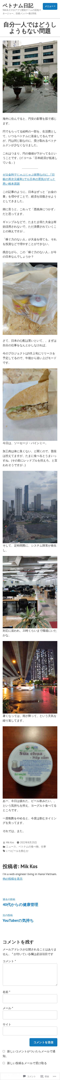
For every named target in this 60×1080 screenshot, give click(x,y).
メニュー (51, 7)
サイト (7, 1024)
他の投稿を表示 (12, 879)
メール (8, 1008)
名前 (6, 992)
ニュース (11, 846)
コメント (9, 961)
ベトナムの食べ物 (28, 846)
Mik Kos (10, 842)
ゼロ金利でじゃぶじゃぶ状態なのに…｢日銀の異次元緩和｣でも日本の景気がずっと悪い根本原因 (29, 179)
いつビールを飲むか (17, 850)
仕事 (43, 846)
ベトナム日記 (18, 5)
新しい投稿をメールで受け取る (27, 1063)
